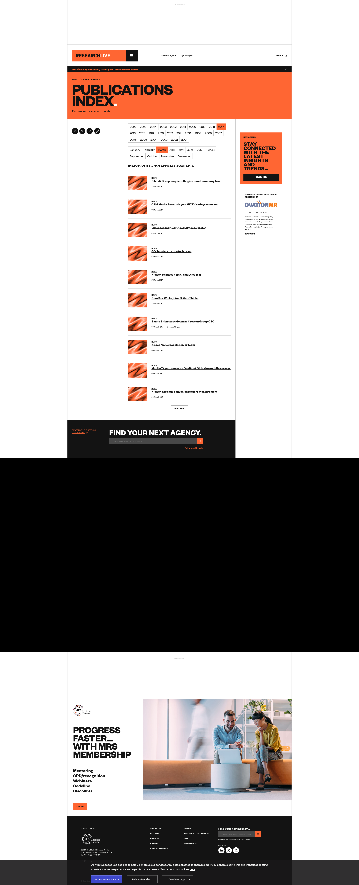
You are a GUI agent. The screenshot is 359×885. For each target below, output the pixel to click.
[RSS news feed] (90, 133)
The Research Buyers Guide (84, 431)
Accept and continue (105, 879)
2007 (218, 133)
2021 (183, 127)
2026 (133, 127)
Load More (179, 408)
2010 (188, 133)
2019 (202, 127)
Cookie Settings (177, 879)
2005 (143, 139)
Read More (250, 234)
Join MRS (80, 806)
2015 (142, 133)
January (135, 150)
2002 (174, 139)
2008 (208, 133)
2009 (198, 133)
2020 (192, 127)
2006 (133, 139)
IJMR (186, 838)
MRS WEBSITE (190, 843)
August (210, 150)
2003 (164, 139)
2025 (143, 127)
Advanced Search (194, 447)
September (137, 156)
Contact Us (155, 828)
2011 (178, 133)
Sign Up (261, 177)
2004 (153, 139)
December (184, 156)
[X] (82, 133)
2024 (153, 127)
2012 (170, 133)
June (190, 150)
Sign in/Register (187, 55)
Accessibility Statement (196, 833)
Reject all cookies (141, 879)
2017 (221, 127)
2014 (151, 133)
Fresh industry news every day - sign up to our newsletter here (105, 69)
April (172, 150)
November (167, 156)
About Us (154, 838)
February (149, 150)
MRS (174, 55)
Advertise (155, 833)
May (181, 150)
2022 (173, 127)
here (192, 869)
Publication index (159, 848)
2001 (184, 139)
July (199, 150)
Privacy (188, 828)
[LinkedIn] (75, 133)
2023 (163, 127)
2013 (161, 133)
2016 (133, 133)
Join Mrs (154, 843)
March (162, 150)
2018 (212, 127)
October (152, 156)
